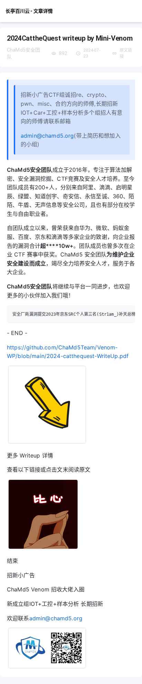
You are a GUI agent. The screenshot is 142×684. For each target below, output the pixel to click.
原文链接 (126, 53)
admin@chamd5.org (47, 135)
